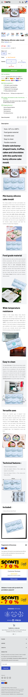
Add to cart (14, 70)
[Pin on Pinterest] (20, 117)
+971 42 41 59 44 (17, 692)
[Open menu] (2, 2)
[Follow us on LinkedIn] (10, 678)
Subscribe (5, 668)
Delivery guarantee (7, 83)
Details (13, 102)
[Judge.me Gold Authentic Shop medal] (14, 614)
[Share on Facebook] (18, 117)
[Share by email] (26, 117)
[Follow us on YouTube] (7, 678)
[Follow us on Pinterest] (5, 678)
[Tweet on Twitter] (23, 117)
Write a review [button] (14, 579)
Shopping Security (7, 105)
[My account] (22, 2)
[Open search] (20, 2)
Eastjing (6, 42)
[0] (25, 2)
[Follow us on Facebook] (2, 678)
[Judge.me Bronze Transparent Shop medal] (20, 614)
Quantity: (3, 61)
